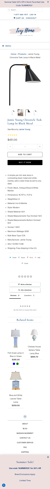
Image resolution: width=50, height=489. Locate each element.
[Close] (48, 457)
